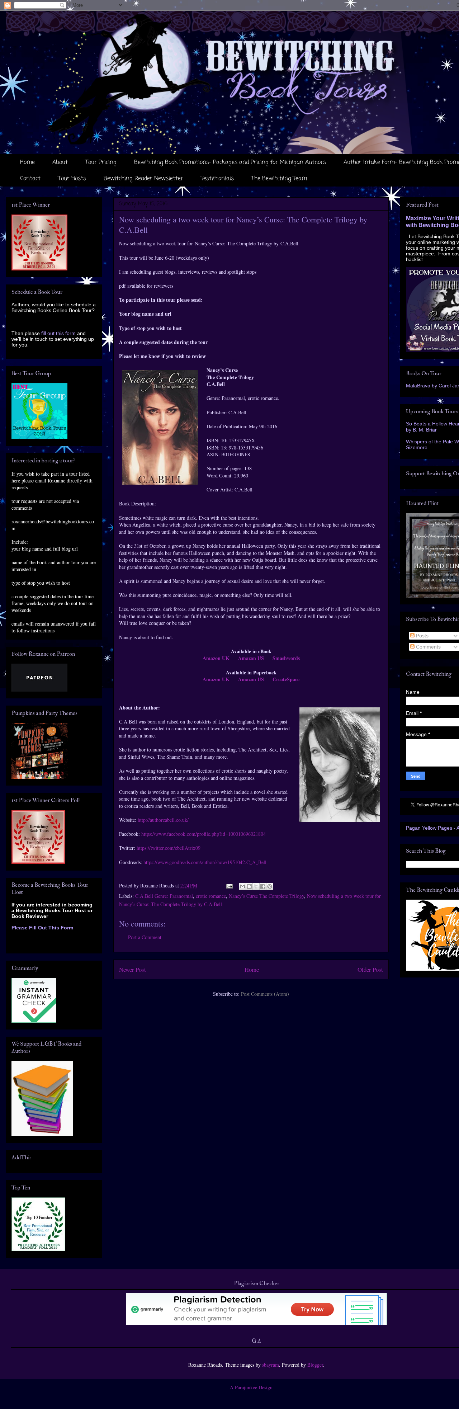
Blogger (315, 1364)
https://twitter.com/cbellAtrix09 (168, 847)
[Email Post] (229, 885)
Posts (422, 635)
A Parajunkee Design (251, 1387)
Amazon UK (216, 658)
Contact (30, 178)
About (60, 162)
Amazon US (251, 658)
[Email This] (242, 886)
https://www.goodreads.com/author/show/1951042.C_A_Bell (204, 862)
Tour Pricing (101, 162)
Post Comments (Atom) (265, 993)
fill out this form (58, 333)
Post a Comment (144, 937)
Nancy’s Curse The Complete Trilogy (266, 895)
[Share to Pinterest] (269, 886)
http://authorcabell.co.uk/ (163, 819)
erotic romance (211, 895)
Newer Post (132, 969)
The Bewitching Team (279, 178)
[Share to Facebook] (262, 886)
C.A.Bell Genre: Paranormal (164, 895)
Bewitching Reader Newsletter (143, 178)
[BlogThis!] (249, 886)
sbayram (270, 1364)
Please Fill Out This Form (42, 927)
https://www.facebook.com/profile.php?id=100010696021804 (203, 833)
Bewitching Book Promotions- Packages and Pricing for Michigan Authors (230, 162)
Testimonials (217, 178)
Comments (428, 647)
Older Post (370, 969)
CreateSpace (286, 679)
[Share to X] (256, 886)
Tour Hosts (72, 178)
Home (27, 162)
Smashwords (286, 658)
